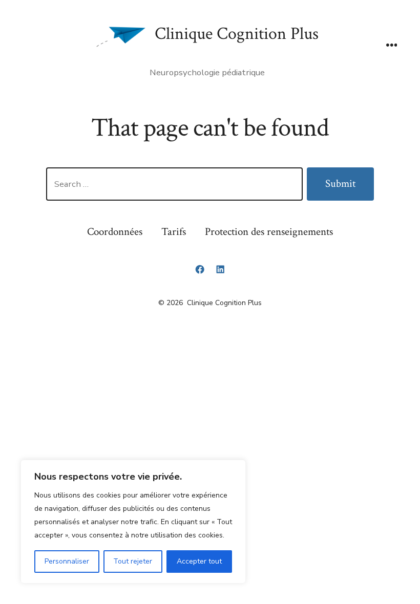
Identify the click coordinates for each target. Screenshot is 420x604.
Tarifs (173, 232)
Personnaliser (67, 561)
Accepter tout (199, 561)
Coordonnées (114, 232)
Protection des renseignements (269, 232)
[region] (133, 522)
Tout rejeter (132, 561)
